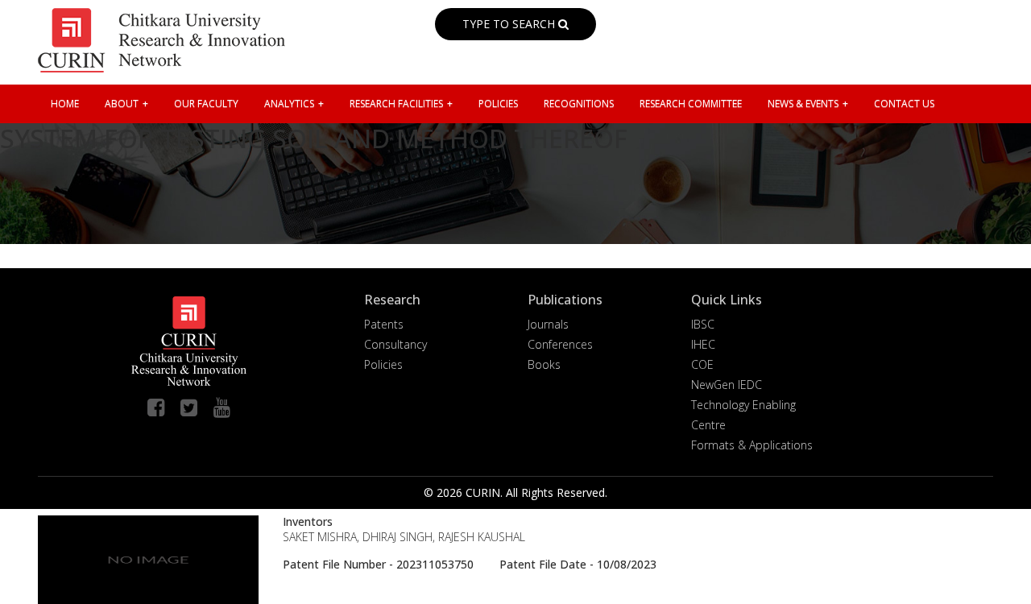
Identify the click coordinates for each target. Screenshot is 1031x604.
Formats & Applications (752, 445)
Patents (384, 324)
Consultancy (395, 344)
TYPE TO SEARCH (510, 23)
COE (702, 364)
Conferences (560, 344)
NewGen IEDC (726, 384)
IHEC (703, 344)
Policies (383, 364)
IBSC (702, 324)
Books (544, 364)
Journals (548, 324)
